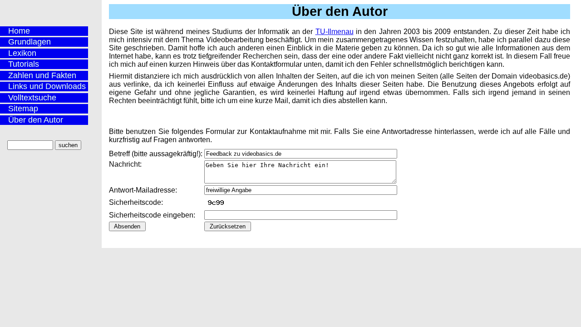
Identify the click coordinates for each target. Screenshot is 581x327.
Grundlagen (29, 41)
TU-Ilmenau (334, 31)
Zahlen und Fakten (42, 75)
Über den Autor (35, 119)
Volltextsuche (32, 97)
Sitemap (23, 108)
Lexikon (22, 53)
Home (19, 30)
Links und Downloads (47, 86)
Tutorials (23, 64)
